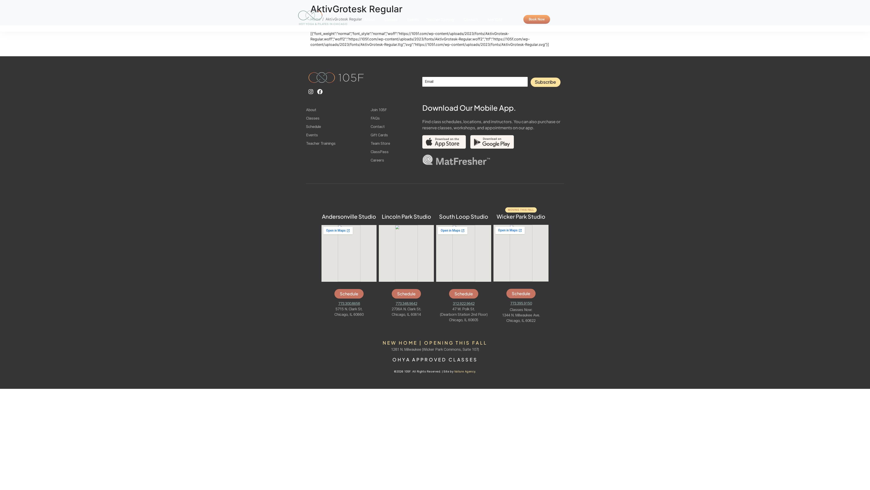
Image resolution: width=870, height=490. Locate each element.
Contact (471, 19)
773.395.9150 (521, 304)
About (369, 19)
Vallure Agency (464, 371)
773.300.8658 (349, 304)
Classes (391, 19)
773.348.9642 (406, 304)
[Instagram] (311, 91)
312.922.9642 (464, 304)
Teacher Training (440, 19)
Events (413, 19)
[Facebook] (320, 91)
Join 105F (495, 19)
